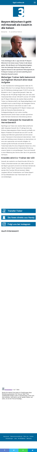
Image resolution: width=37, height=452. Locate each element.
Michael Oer (4, 31)
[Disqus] (18, 408)
